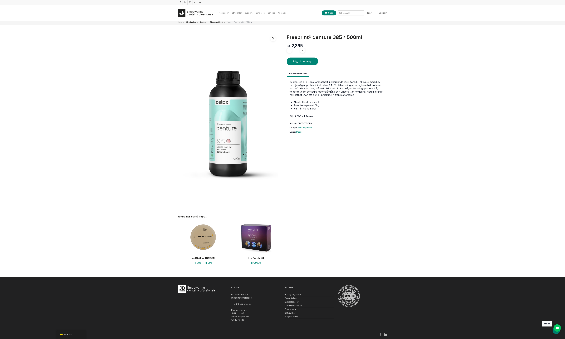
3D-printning (191, 22)
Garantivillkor (291, 298)
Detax (299, 132)
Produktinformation (298, 74)
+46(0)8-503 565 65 (241, 304)
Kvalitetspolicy (292, 302)
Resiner (203, 22)
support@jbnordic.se (241, 297)
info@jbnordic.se (239, 294)
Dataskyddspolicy (293, 305)
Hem (180, 22)
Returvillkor (290, 313)
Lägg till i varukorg (302, 61)
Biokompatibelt (216, 22)
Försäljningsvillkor (293, 294)
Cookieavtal (290, 309)
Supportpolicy (291, 316)
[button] (273, 38)
